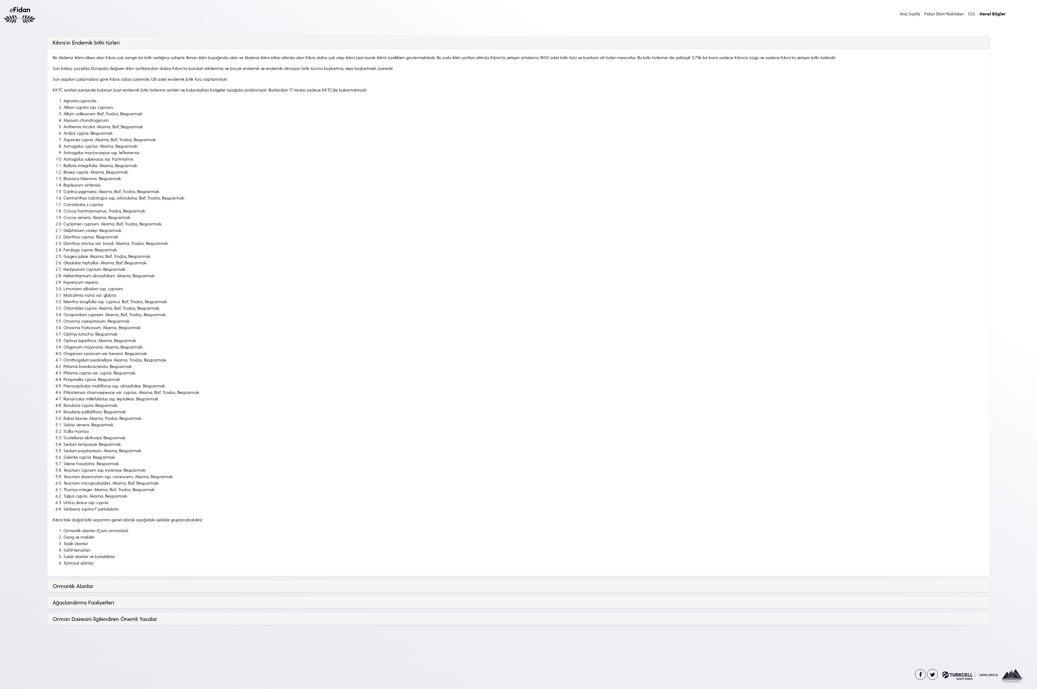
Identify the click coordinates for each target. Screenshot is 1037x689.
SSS (971, 13)
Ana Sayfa (910, 13)
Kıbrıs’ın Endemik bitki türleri (86, 42)
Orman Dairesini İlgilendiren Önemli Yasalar (105, 619)
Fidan (19, 9)
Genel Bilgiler (992, 13)
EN (1022, 13)
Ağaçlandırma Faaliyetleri (83, 602)
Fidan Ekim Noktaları (944, 13)
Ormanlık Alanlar (73, 586)
